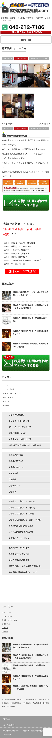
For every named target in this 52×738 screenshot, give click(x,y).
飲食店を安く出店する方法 (20, 439)
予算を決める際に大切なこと (21, 526)
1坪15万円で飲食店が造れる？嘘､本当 (25, 445)
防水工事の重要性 (16, 415)
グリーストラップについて (20, 427)
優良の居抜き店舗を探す (19, 560)
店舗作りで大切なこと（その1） (22, 501)
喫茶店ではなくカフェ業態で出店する (25, 566)
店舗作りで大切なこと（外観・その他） (25, 520)
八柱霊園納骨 (10, 706)
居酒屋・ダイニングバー (39, 58)
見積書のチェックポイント (20, 538)
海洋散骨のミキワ (31, 699)
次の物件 (43, 124)
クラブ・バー (7, 58)
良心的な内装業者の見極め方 (21, 532)
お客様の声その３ (16, 467)
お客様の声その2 (16, 461)
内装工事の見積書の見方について (23, 572)
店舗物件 (6, 406)
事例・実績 (13, 473)
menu (26, 39)
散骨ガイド (42, 699)
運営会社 (7, 719)
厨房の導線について (17, 433)
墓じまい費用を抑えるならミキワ (13, 699)
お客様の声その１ (16, 455)
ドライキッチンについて (19, 421)
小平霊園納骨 (27, 703)
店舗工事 (6, 402)
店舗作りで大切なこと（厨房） (22, 513)
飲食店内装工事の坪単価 (19, 548)
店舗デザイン (8, 397)
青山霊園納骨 (37, 703)
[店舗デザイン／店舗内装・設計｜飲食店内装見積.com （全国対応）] (26, 9)
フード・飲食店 (21, 58)
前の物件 (8, 124)
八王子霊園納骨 (16, 703)
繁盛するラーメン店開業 (19, 554)
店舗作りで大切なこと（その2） (22, 507)
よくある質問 (9, 725)
